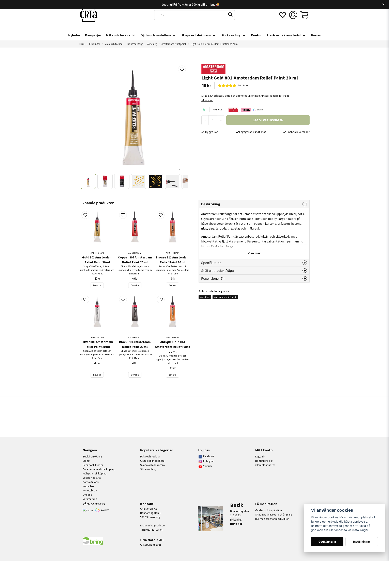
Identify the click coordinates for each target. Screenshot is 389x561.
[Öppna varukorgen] (304, 15)
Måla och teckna (118, 35)
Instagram (208, 461)
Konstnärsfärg (135, 44)
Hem (81, 44)
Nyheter (74, 35)
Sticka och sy (230, 35)
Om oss (87, 494)
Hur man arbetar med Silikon (272, 519)
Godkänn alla (327, 541)
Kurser (316, 35)
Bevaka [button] (97, 285)
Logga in (260, 456)
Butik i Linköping (92, 456)
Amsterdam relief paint (173, 44)
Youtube (207, 466)
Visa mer (254, 253)
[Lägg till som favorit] (282, 15)
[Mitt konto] (293, 15)
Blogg (86, 461)
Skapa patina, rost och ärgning (273, 514)
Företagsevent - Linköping (98, 469)
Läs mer (208, 100)
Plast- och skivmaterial (283, 35)
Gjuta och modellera (156, 35)
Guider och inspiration (268, 510)
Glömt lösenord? (265, 465)
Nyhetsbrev (90, 490)
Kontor (256, 35)
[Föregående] (179, 168)
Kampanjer (93, 35)
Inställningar (361, 541)
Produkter (94, 44)
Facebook (208, 456)
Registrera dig (264, 461)
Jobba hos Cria (92, 477)
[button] (230, 14)
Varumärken (90, 499)
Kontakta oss (91, 482)
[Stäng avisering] (383, 4)
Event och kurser (93, 465)
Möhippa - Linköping (95, 473)
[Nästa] (185, 168)
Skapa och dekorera (196, 35)
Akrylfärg (152, 44)
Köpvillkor (89, 486)
